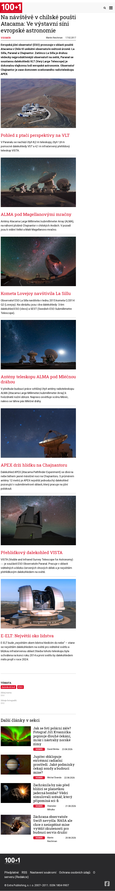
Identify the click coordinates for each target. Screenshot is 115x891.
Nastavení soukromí (43, 872)
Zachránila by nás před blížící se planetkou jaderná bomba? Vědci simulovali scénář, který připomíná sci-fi (52, 793)
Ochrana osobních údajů (74, 872)
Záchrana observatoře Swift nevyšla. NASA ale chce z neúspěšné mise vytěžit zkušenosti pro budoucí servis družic (52, 824)
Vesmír (39, 749)
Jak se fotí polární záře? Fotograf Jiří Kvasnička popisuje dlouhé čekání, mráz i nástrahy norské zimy (52, 736)
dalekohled (8, 687)
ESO (20, 687)
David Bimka (53, 749)
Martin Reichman (54, 37)
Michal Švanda (54, 777)
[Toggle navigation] (111, 7)
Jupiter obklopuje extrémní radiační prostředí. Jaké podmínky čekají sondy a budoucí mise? (54, 764)
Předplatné (11, 872)
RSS (24, 872)
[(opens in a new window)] (107, 878)
